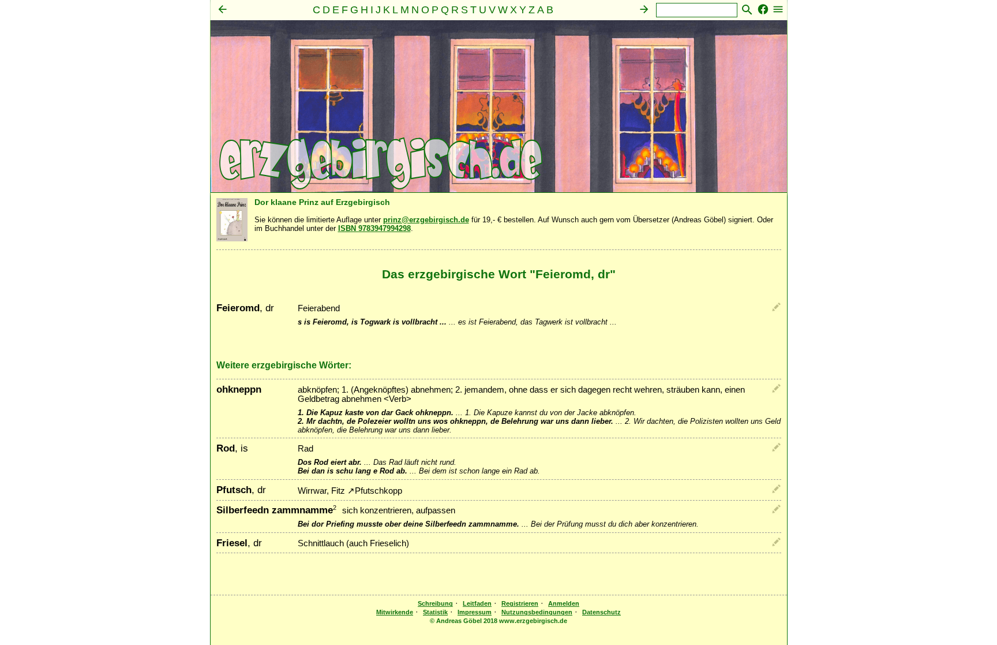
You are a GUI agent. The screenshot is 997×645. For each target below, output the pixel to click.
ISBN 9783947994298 (374, 228)
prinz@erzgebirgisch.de (426, 219)
